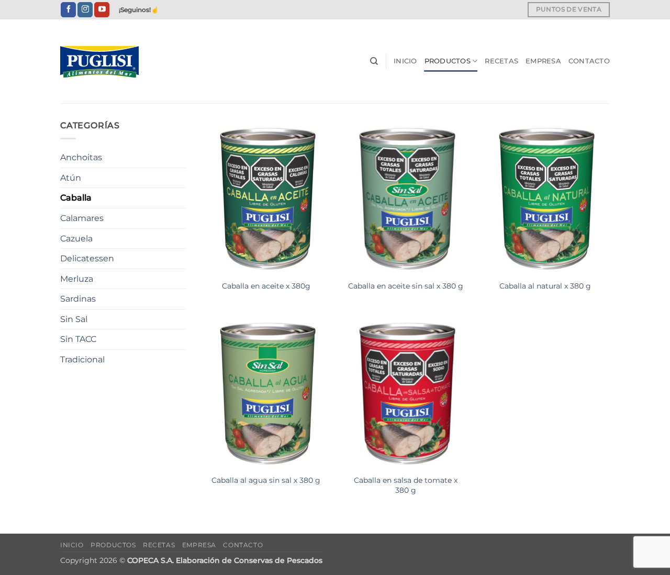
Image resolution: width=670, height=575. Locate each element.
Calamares (82, 218)
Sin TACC (78, 339)
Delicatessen (87, 258)
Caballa (76, 198)
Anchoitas (81, 157)
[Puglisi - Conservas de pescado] (112, 62)
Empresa (543, 61)
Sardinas (78, 299)
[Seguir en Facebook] (68, 10)
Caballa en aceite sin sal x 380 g (405, 286)
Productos (448, 61)
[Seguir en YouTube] (101, 10)
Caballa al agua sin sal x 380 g (265, 480)
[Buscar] (374, 61)
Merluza (76, 279)
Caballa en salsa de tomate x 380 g (405, 485)
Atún (70, 178)
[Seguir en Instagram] (85, 10)
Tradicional (82, 359)
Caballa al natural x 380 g (545, 286)
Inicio (405, 61)
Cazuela (76, 239)
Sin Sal (73, 319)
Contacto (589, 61)
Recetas (501, 61)
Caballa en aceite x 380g (266, 286)
